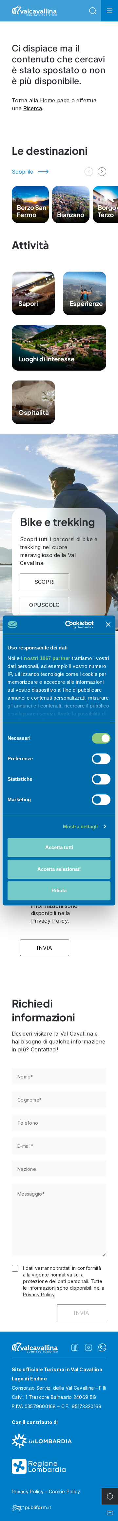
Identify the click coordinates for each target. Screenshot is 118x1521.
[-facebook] (75, 1347)
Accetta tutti (59, 847)
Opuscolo (44, 605)
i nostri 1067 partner (45, 658)
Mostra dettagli (80, 826)
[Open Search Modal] (92, 10)
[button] (102, 171)
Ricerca (32, 108)
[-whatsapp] (102, 1347)
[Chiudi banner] (108, 624)
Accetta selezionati (59, 869)
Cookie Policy (64, 1491)
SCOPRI (44, 582)
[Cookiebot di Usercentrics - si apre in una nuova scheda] (69, 624)
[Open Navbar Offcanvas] (109, 10)
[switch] (101, 758)
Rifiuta (59, 890)
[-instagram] (88, 1347)
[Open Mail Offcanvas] (110, 1512)
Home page (55, 100)
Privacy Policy (49, 920)
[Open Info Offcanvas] (110, 1496)
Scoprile (22, 171)
